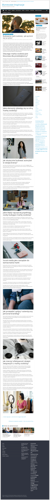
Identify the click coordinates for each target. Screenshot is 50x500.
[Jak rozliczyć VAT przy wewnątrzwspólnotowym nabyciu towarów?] (38, 71)
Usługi (37, 149)
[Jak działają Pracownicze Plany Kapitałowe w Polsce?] (38, 48)
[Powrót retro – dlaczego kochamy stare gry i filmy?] (18, 428)
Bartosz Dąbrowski (12, 39)
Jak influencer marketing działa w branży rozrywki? (7, 435)
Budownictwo (39, 128)
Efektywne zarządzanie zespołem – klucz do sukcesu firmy (21, 421)
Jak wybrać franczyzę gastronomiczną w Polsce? (41, 29)
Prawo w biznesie (34, 476)
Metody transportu (40, 141)
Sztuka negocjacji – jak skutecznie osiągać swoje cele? (14, 416)
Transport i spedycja (7, 12)
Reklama (21, 39)
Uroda (36, 116)
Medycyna (37, 102)
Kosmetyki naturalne (41, 133)
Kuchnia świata (36, 462)
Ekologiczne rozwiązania (41, 131)
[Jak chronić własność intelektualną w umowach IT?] (38, 63)
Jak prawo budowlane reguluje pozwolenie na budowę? (25, 1)
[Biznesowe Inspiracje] (3, 10)
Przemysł (27, 10)
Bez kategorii (37, 96)
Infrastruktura (37, 100)
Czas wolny (33, 456)
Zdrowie (36, 117)
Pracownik (37, 143)
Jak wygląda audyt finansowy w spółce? (44, 43)
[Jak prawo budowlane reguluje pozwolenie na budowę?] (38, 56)
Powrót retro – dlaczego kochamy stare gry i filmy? (17, 435)
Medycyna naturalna (33, 470)
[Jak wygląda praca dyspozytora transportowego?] (38, 79)
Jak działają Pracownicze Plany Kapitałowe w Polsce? (25, 450)
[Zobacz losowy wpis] (47, 10)
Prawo (23, 10)
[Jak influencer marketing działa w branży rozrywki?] (7, 428)
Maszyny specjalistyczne (34, 464)
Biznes (9, 10)
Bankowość (44, 124)
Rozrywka (32, 10)
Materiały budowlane (33, 467)
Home (6, 10)
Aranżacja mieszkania (39, 122)
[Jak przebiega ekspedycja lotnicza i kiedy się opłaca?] (38, 86)
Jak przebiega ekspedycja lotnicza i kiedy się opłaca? (44, 89)
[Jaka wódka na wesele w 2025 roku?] (29, 428)
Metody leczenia (42, 139)
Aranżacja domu (39, 121)
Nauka (36, 105)
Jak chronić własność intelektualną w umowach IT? (44, 65)
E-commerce (17, 39)
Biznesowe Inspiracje (13, 4)
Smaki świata (36, 481)
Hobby (36, 133)
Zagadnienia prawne (25, 39)
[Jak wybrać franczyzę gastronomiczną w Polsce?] (41, 18)
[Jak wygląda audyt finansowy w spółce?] (38, 41)
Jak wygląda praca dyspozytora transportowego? (44, 81)
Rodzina (37, 147)
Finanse (13, 10)
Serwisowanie (42, 146)
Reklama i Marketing (6, 34)
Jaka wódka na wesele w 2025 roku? (28, 434)
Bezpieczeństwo (40, 126)
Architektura (38, 124)
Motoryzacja (18, 10)
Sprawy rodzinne (38, 10)
